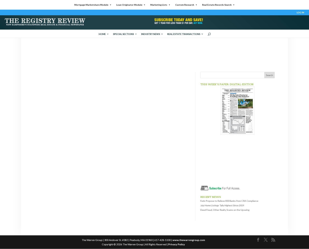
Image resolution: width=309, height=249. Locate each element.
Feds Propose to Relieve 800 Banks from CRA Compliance (229, 200)
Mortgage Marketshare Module (91, 4)
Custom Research (184, 4)
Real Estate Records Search (217, 4)
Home (102, 34)
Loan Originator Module (129, 4)
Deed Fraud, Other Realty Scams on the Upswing (224, 209)
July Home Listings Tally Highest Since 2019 (222, 205)
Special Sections (123, 34)
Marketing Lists (158, 4)
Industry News (150, 34)
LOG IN (300, 12)
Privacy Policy (176, 244)
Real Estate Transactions (183, 34)
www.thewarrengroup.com (189, 239)
